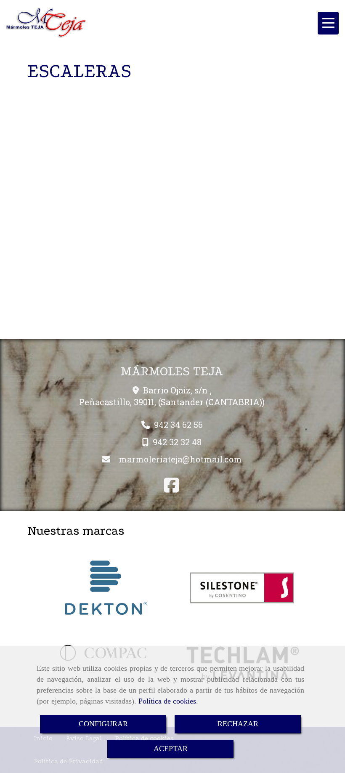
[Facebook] (171, 488)
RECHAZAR (238, 724)
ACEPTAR (171, 748)
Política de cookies (167, 701)
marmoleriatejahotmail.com (180, 459)
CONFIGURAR (103, 724)
